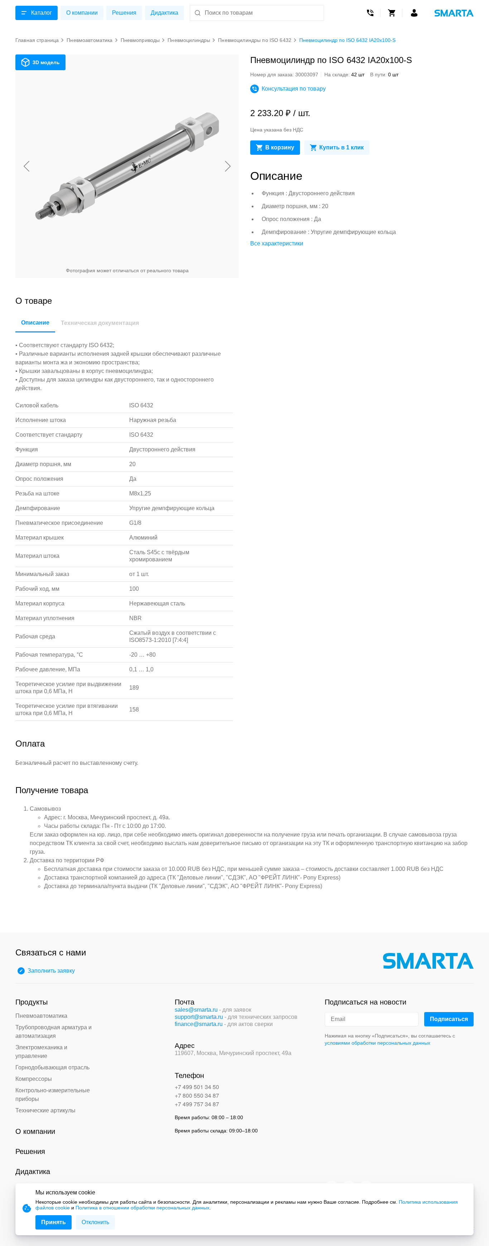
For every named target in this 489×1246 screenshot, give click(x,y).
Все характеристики (276, 243)
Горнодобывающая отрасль (52, 1067)
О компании (82, 13)
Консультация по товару (294, 89)
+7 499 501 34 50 (197, 1087)
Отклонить (95, 1222)
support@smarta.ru (199, 1017)
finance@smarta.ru (199, 1024)
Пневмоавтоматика (41, 1016)
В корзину (279, 147)
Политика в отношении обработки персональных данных (142, 1208)
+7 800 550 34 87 (197, 1095)
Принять (53, 1222)
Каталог (41, 13)
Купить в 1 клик (341, 147)
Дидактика (164, 13)
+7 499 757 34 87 (197, 1104)
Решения (124, 13)
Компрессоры (33, 1079)
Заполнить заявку (51, 971)
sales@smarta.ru (196, 1010)
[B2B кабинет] (414, 13)
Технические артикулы (45, 1110)
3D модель (46, 62)
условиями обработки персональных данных (377, 1043)
